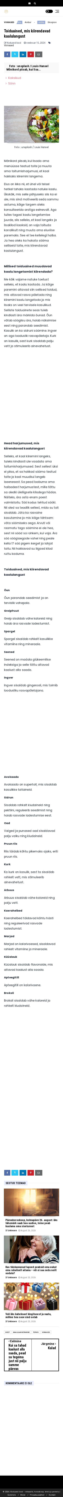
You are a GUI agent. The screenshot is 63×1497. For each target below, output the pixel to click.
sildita (38, 22)
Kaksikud (14, 78)
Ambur (24, 22)
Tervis (36, 1332)
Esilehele (12, 1495)
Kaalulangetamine (21, 1332)
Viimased (9, 45)
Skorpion (48, 22)
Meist (22, 1495)
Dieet (7, 1332)
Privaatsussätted (37, 1495)
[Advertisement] (31, 392)
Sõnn (12, 83)
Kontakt (52, 1495)
